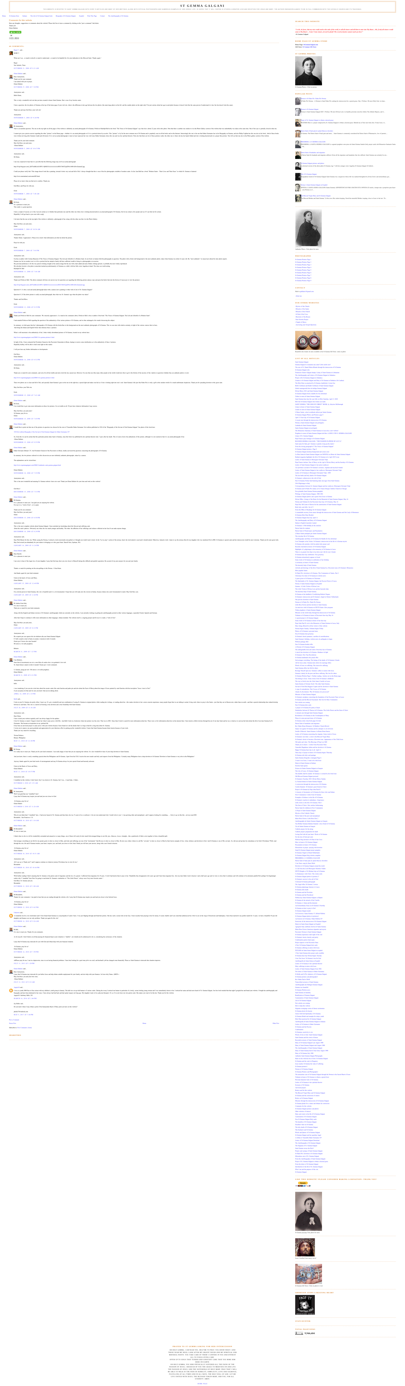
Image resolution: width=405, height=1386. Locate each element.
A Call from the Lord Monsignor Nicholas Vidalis (310, 869)
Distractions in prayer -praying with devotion (308, 847)
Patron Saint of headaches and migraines (313, 152)
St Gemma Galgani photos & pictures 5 (307, 876)
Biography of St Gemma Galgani (66, 16)
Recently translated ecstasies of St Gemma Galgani (310, 547)
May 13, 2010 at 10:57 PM (24, 772)
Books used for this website (303, 1090)
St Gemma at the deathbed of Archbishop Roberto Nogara (312, 594)
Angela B (17, 987)
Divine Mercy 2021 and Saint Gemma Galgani (309, 391)
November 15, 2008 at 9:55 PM (27, 442)
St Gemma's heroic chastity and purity (306, 937)
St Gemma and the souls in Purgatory (306, 1061)
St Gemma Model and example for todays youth (309, 1016)
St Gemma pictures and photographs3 (306, 977)
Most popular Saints (301, 570)
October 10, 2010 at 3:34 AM (26, 820)
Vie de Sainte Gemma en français (305, 826)
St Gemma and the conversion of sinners (307, 1095)
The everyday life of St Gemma (304, 536)
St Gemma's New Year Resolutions (305, 655)
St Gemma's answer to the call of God (306, 879)
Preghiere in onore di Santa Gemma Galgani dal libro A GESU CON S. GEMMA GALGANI (323, 433)
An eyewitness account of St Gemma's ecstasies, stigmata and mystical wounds (319, 468)
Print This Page (92, 16)
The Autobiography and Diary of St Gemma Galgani (311, 520)
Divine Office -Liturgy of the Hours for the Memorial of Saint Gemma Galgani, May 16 (321, 499)
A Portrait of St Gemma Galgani (305, 647)
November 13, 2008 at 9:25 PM (27, 307)
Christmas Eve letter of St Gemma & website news (310, 576)
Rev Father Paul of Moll (302, 979)
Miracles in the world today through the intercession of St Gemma (315, 613)
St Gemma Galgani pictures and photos (312, 163)
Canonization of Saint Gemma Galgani (306, 998)
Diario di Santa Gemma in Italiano (305, 763)
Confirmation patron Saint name (305, 940)
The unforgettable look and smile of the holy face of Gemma (313, 650)
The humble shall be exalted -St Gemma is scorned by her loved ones (316, 774)
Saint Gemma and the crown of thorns (306, 1037)
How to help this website (302, 1006)
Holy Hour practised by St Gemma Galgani (308, 1019)
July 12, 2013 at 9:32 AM (24, 982)
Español (81, 16)
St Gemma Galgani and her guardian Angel (308, 1135)
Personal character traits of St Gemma (306, 1080)
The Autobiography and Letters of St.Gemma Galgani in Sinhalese (315, 375)
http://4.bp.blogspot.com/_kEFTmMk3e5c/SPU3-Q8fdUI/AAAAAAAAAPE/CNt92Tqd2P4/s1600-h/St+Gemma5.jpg (49, 285)
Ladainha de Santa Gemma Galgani (305, 425)
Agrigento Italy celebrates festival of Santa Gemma (310, 927)
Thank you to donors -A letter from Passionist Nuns (311, 745)
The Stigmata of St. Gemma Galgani (306, 1146)
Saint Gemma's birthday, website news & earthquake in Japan (313, 639)
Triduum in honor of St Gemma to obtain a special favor (312, 1077)
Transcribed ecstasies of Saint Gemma (306, 982)
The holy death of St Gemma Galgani (306, 1127)
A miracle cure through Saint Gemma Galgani (309, 713)
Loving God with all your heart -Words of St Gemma (311, 834)
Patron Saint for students (302, 528)
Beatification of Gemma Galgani (305, 995)
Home (4, 16)
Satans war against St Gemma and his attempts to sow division (314, 729)
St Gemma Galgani (202, 6)
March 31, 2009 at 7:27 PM (25, 652)
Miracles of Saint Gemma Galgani (305, 694)
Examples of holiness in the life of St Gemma (309, 797)
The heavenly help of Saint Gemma (305, 565)
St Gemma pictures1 (301, 1066)
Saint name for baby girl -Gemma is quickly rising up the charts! (314, 444)
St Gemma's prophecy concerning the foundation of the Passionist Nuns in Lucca (319, 697)
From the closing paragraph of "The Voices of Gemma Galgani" (314, 446)
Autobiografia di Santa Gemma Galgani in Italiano (310, 1022)
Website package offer (301, 642)
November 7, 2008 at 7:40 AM (26, 194)
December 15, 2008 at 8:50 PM (27, 518)
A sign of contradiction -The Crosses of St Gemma (310, 689)
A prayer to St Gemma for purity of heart (307, 708)
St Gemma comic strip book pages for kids (308, 721)
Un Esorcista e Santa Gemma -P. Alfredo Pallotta (310, 913)
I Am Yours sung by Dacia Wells (305, 863)
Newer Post (12, 1023)
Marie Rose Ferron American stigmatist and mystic (310, 929)
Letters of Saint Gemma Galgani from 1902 (308, 969)
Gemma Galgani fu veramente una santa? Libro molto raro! (313, 365)
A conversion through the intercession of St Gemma (310, 784)
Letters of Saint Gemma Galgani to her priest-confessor (312, 465)
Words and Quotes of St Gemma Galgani (307, 1132)
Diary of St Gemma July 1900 (304, 1053)
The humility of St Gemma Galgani (306, 1122)
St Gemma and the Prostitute (304, 892)
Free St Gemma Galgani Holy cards (306, 1119)
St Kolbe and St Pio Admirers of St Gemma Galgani (311, 974)
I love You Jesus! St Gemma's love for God (308, 958)
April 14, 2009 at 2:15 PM (25, 694)
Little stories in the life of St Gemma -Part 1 (308, 803)
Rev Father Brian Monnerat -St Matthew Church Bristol (312, 726)
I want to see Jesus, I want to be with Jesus (308, 760)
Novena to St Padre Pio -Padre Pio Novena (313, 98)
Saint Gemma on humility (303, 993)
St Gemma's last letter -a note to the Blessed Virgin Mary (312, 737)
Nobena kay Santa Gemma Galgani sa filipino (309, 898)
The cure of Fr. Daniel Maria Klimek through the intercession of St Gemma (318, 367)
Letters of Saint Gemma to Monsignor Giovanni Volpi (311, 460)
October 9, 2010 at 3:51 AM (26, 783)
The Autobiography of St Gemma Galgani (307, 1143)
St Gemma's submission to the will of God (308, 478)
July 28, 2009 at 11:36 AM (25, 708)
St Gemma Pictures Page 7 (303, 275)
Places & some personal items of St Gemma (308, 718)
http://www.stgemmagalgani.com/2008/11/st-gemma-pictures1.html (34, 337)
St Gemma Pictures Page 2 (303, 262)
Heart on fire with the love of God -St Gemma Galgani (311, 1058)
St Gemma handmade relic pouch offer (306, 657)
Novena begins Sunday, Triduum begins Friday (309, 628)
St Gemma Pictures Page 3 (303, 265)
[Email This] (10, 38)
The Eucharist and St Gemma (304, 1130)
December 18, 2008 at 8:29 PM (27, 531)
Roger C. (16, 50)
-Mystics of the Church (302, 306)
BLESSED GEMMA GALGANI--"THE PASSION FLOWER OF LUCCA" (318, 441)
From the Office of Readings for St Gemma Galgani (310, 510)
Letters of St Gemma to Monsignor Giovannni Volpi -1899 (313, 473)
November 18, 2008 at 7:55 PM (27, 473)
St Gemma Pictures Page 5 (303, 270)
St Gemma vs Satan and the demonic (306, 903)
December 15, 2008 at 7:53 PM (27, 492)
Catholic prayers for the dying (304, 829)
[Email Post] (10, 35)
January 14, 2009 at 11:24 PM (26, 545)
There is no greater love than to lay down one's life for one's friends (315, 552)
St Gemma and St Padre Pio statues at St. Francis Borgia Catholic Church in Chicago (321, 489)
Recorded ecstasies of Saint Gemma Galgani (308, 1040)
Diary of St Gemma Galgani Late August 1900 (309, 1043)
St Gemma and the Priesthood (304, 895)
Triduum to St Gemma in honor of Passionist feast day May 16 (314, 615)
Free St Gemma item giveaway (304, 634)
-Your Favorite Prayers (301, 319)
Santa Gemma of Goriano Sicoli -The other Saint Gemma (312, 684)
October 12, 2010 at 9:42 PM (26, 907)
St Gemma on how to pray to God (305, 908)
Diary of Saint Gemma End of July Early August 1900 (311, 1051)
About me (299, 296)
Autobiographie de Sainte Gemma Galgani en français (311, 821)
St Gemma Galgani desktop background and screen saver (312, 452)
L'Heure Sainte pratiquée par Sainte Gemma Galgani (311, 533)
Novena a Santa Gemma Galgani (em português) (309, 423)
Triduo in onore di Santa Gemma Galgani (307, 396)
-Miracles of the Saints (302, 309)
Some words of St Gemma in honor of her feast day (310, 621)
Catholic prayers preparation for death (306, 832)
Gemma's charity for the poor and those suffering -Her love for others (316, 673)
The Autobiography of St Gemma (118, 16)
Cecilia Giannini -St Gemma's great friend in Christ (310, 787)
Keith (15, 699)
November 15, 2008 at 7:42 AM (27, 395)
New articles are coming (302, 702)
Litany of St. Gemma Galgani (304, 436)
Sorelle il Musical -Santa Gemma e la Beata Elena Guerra (312, 731)
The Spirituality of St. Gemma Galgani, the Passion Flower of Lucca (316, 581)
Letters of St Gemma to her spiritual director (308, 964)
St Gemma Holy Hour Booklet (304, 515)
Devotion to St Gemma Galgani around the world (310, 866)
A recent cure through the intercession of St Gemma (311, 420)
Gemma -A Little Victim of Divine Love (307, 586)
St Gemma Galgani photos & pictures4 (307, 916)
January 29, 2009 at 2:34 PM (26, 595)
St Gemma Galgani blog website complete (307, 855)
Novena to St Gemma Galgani (309, 109)
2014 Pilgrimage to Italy (302, 483)
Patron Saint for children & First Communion (309, 808)
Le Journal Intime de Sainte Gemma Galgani (308, 781)
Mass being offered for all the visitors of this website (311, 626)
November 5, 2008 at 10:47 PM (27, 148)
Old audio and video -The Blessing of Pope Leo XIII (311, 742)
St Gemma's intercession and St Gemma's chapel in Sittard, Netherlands (317, 597)
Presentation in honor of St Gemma (306, 845)
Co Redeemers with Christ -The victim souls (308, 874)
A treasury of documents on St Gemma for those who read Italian (315, 792)
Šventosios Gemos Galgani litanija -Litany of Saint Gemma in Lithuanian (317, 372)
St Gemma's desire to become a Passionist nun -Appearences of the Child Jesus (319, 739)
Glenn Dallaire (18, 73)
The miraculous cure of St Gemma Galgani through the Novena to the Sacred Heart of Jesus (322, 1074)
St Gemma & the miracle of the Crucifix (307, 900)
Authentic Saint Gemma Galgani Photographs (309, 1056)
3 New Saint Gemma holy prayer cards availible (309, 953)
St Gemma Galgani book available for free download (311, 394)
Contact (102, 16)
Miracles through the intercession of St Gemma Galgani (312, 1101)
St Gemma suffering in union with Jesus (307, 948)
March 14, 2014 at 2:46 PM (25, 998)
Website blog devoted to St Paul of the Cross (308, 839)
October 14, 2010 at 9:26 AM (26, 921)
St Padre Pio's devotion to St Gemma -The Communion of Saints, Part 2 (317, 573)
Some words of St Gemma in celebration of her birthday (312, 560)
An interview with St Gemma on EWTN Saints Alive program (314, 607)
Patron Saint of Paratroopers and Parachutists (309, 531)
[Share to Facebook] (16, 38)
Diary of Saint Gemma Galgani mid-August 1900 (310, 1045)
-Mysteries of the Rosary (302, 317)
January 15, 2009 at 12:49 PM (26, 583)
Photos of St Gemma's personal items (306, 631)
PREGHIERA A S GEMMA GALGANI (313, 142)
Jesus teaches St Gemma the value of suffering (309, 1064)
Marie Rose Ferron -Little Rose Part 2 (306, 818)
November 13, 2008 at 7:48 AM (27, 272)
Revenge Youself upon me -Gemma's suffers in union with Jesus (314, 671)
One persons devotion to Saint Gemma (306, 599)
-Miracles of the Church (302, 312)
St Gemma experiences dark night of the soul (308, 935)
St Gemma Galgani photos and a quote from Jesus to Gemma (313, 497)
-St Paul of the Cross (301, 314)
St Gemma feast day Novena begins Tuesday (308, 956)
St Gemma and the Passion (303, 1027)
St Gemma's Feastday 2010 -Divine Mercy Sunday (310, 779)
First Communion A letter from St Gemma (308, 795)
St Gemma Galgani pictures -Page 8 (306, 449)
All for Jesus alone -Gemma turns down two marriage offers (313, 663)
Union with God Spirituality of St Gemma (308, 1014)
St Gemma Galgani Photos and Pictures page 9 (309, 415)
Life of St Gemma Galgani (309, 174)
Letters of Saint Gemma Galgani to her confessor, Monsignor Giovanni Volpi (318, 470)
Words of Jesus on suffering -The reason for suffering (311, 665)
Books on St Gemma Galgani (304, 1098)
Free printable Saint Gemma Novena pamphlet (309, 491)
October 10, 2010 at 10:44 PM (26, 867)
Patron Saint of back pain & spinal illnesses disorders (317, 131)
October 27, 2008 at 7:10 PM (26, 87)
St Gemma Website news (302, 990)
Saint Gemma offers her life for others (306, 668)
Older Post (276, 1023)
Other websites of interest (303, 1111)
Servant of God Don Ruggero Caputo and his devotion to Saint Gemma (316, 686)
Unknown (17, 912)
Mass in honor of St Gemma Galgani (306, 842)
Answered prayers (300, 1088)
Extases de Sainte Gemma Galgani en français (309, 768)
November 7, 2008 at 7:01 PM (26, 250)
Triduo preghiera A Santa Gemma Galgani (308, 610)
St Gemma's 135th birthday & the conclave (308, 526)
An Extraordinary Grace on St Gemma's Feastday (310, 906)
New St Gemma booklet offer (304, 644)
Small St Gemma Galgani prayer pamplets (307, 850)
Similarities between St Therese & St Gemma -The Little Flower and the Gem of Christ (321, 710)
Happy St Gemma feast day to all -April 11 (308, 750)
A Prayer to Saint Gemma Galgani (305, 810)
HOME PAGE (202, 1384)
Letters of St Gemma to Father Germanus (307, 1024)
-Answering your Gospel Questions (305, 325)
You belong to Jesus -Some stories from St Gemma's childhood (314, 679)
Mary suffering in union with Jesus (305, 966)
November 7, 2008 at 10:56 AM (27, 229)
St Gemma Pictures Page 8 (303, 278)
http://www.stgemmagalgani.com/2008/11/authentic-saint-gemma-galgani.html (37, 465)
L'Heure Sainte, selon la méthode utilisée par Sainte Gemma (313, 412)
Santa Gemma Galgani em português (306, 428)
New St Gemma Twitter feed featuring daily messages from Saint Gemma (317, 481)
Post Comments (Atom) (24, 1028)
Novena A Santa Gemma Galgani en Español (314, 185)
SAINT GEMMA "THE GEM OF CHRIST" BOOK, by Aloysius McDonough (319, 404)
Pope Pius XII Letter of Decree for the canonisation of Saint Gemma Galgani (318, 504)
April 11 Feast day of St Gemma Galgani (307, 417)
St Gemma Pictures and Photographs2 (306, 1072)
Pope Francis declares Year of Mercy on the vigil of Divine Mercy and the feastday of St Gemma (324, 462)
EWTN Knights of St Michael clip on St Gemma (310, 871)
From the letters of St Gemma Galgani (306, 1164)
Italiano (24, 16)
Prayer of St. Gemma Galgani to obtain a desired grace (317, 120)
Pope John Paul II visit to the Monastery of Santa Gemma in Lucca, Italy (317, 623)
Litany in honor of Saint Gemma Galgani (307, 407)
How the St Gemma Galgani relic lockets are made (310, 402)
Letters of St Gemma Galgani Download (307, 1140)
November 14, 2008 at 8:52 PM (27, 360)
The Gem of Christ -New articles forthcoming (309, 805)
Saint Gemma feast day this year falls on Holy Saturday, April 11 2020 (316, 399)
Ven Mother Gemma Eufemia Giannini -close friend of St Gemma (315, 824)
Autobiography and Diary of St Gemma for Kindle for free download (315, 539)
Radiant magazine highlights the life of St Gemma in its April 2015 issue (317, 457)
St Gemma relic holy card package (305, 755)
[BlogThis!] (12, 38)
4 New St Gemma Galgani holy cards (306, 945)
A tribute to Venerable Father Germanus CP (308, 1138)
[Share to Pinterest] (18, 38)
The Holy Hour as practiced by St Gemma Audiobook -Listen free (315, 383)
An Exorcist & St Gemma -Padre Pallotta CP (308, 919)
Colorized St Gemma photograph (305, 882)
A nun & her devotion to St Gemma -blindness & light (311, 652)
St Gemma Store (14, 16)
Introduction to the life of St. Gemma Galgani (309, 1167)
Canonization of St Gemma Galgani (306, 1117)
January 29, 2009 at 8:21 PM (26, 628)
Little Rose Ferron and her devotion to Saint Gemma (311, 605)
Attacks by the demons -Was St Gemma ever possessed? (312, 692)
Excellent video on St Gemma (304, 1124)
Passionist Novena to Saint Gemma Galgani (308, 932)
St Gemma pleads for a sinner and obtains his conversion (312, 1103)
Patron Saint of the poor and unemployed (307, 816)
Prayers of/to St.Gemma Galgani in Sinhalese (308, 378)
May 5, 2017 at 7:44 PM (23, 1015)
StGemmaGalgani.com (310, 44)
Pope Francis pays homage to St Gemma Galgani (310, 438)
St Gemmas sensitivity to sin (304, 1032)
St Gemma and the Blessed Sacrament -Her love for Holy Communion (316, 700)
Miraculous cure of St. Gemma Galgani (307, 1156)
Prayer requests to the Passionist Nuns (306, 942)
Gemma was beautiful (301, 987)
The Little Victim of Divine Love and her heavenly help (312, 589)
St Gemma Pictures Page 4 (303, 267)
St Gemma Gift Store (309, 47)
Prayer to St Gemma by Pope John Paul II (307, 789)
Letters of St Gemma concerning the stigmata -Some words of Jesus (315, 734)
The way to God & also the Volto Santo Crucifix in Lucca (312, 681)
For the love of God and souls (304, 837)
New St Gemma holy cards (303, 705)
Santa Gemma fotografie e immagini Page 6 (308, 758)
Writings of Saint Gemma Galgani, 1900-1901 (309, 494)
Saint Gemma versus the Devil (304, 1148)
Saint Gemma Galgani (301, 362)
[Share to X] (14, 38)
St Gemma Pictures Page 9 (303, 280)
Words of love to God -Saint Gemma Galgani (308, 1035)
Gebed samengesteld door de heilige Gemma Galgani (311, 388)
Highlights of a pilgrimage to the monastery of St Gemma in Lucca (315, 549)
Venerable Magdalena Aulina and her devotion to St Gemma (313, 747)
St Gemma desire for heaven (303, 1011)
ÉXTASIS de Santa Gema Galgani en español (309, 950)
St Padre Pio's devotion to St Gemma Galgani (309, 1153)
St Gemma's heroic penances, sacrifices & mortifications (312, 636)
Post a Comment (14, 1020)
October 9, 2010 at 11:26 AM (26, 806)
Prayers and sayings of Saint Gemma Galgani (308, 1151)
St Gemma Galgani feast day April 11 (306, 518)
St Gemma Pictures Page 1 (303, 259)
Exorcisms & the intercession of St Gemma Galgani (310, 921)
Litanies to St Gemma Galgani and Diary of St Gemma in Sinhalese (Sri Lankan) (319, 380)
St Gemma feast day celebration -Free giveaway (309, 555)
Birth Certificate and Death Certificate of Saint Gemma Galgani (314, 386)
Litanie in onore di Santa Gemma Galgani (307, 409)
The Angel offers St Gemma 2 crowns (306, 884)
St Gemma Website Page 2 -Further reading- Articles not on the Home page (318, 676)
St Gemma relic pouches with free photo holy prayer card (312, 544)
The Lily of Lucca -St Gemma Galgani (307, 771)
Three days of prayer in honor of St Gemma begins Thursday (313, 752)
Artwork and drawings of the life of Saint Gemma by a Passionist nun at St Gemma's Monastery (324, 568)
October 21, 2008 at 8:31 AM (26, 68)
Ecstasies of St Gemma (302, 1085)
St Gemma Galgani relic (302, 370)
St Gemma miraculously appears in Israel (307, 557)
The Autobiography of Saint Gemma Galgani (308, 1048)
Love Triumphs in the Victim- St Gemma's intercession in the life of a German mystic (321, 541)
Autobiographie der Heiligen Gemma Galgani (308, 985)
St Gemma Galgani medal (303, 911)
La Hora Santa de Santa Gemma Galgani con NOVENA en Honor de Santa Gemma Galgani (322, 454)
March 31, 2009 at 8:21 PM (25, 675)
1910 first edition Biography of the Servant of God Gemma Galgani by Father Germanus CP (41, 432)
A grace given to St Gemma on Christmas (307, 578)
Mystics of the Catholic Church (304, 813)
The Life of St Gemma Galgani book (41, 16)
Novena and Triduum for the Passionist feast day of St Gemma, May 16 (316, 502)
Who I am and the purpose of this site (306, 1169)
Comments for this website (20, 20)
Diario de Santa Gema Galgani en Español (308, 924)
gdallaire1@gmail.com (307, 291)
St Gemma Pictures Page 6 (303, 273)
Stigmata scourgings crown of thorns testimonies (310, 1008)
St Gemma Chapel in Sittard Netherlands (307, 853)
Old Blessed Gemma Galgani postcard (306, 776)
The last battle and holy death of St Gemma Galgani (310, 475)
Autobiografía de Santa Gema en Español (307, 961)
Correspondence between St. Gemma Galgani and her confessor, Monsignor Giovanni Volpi (322, 486)
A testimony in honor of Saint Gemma (306, 562)
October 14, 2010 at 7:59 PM (26, 952)
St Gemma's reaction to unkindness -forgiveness (309, 800)
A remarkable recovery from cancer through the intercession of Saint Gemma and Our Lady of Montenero (327, 512)
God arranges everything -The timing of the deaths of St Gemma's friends (317, 660)
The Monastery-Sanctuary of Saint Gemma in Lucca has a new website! (316, 431)
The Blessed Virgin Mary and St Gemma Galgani (316, 196)
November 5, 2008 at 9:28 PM (26, 118)
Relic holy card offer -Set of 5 (304, 507)
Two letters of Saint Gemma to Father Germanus (309, 971)
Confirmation (299, 1029)
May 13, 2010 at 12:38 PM (24, 741)
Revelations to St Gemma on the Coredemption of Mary (312, 715)
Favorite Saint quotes (301, 766)
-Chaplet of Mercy (300, 322)
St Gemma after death (301, 890)
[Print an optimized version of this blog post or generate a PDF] (15, 33)
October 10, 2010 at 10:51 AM (27, 854)
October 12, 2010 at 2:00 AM (26, 886)
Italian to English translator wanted (305, 523)
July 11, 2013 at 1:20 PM (24, 963)
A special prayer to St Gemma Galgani (306, 618)
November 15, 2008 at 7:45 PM (27, 419)
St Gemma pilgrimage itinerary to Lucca (307, 887)
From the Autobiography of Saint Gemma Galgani (310, 1159)
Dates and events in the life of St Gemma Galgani (310, 1114)
